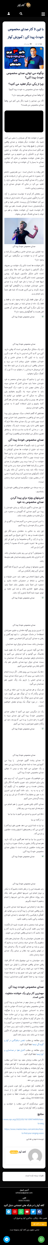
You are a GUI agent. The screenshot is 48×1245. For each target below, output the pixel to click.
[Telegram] (8, 1212)
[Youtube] (27, 1212)
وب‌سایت (14, 1152)
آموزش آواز (27, 44)
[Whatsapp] (21, 1212)
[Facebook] (39, 1212)
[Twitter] (33, 1212)
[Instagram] (15, 1212)
